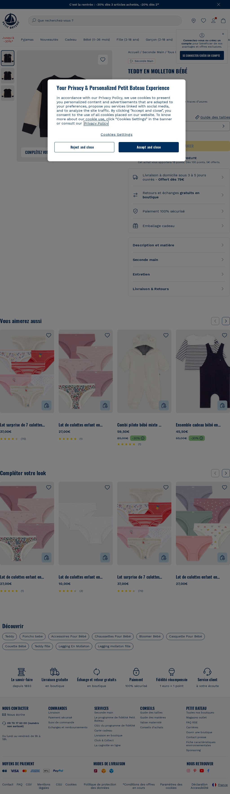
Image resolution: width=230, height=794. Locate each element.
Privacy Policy (96, 123)
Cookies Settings (117, 134)
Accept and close (149, 147)
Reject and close (82, 147)
